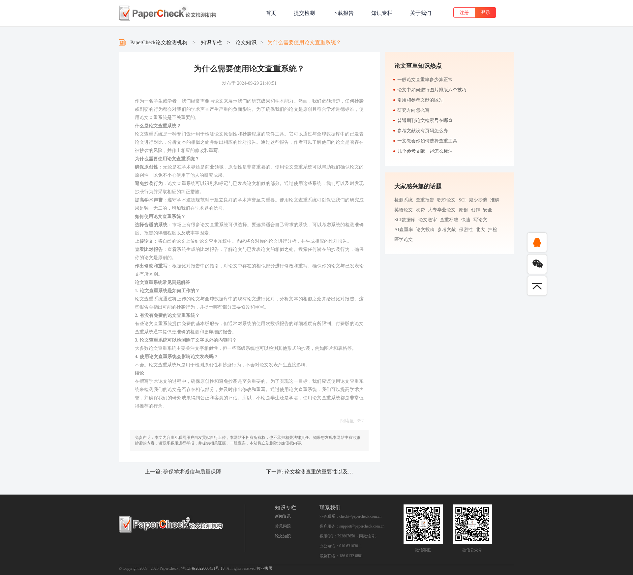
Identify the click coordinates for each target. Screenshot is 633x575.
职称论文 (446, 199)
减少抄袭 (478, 199)
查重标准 (449, 219)
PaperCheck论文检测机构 (158, 42)
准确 (494, 199)
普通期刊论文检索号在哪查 (425, 120)
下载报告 (343, 13)
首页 (271, 13)
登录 (485, 12)
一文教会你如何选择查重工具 (427, 140)
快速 (465, 219)
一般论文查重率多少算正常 (425, 79)
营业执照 (264, 568)
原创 (463, 209)
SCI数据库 (404, 219)
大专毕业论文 (442, 209)
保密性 (466, 229)
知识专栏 (381, 13)
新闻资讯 (283, 516)
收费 (420, 209)
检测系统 (403, 199)
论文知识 (245, 42)
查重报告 (425, 199)
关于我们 (420, 13)
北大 (480, 229)
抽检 (492, 229)
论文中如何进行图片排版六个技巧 (432, 89)
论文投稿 (425, 229)
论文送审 (427, 219)
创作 (475, 209)
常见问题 (283, 526)
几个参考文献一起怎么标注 (425, 151)
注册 (464, 12)
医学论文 (403, 239)
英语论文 (403, 209)
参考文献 (446, 229)
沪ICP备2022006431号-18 (203, 568)
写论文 (480, 219)
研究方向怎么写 (413, 110)
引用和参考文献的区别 (420, 100)
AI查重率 (403, 229)
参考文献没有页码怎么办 (422, 130)
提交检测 (304, 13)
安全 (487, 209)
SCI (462, 199)
